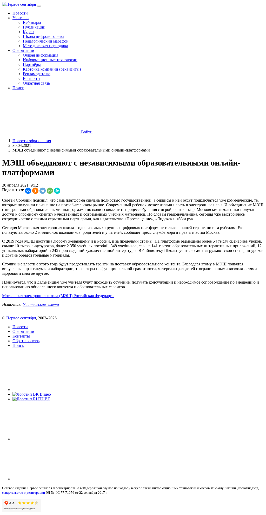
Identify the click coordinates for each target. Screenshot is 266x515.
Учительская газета (41, 304)
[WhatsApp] (50, 191)
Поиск (18, 88)
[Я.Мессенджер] (57, 191)
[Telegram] (42, 191)
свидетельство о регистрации (23, 493)
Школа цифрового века (43, 36)
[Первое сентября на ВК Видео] (31, 394)
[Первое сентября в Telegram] (51, 439)
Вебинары (32, 22)
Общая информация (40, 55)
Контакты (31, 78)
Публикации (34, 27)
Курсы (28, 32)
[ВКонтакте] (28, 191)
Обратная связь (36, 83)
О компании (23, 331)
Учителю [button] (20, 18)
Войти (86, 132)
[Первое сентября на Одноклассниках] (51, 479)
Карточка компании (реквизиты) (52, 69)
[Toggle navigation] (39, 5)
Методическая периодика (45, 46)
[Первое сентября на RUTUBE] (31, 399)
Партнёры (32, 64)
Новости (20, 13)
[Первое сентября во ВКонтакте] (51, 389)
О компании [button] (23, 50)
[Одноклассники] (35, 191)
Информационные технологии (50, 60)
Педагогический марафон (46, 41)
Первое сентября (21, 318)
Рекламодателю (36, 74)
